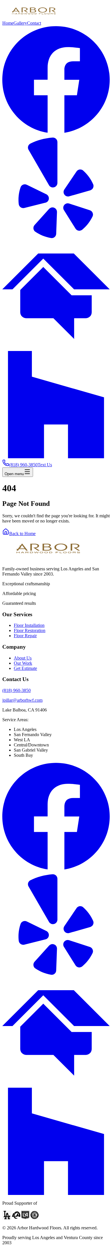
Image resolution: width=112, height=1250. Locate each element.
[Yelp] (56, 239)
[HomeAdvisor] (56, 348)
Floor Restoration (29, 630)
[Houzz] (56, 456)
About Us (23, 658)
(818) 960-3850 (16, 690)
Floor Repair (25, 635)
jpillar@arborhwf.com (22, 700)
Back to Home (22, 533)
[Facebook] (56, 131)
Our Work (23, 663)
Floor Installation (29, 625)
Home (7, 23)
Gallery (20, 23)
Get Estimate (25, 668)
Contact (34, 23)
